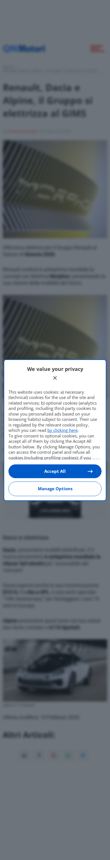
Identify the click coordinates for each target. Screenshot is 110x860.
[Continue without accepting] (55, 378)
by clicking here (62, 430)
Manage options (55, 488)
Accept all (55, 471)
